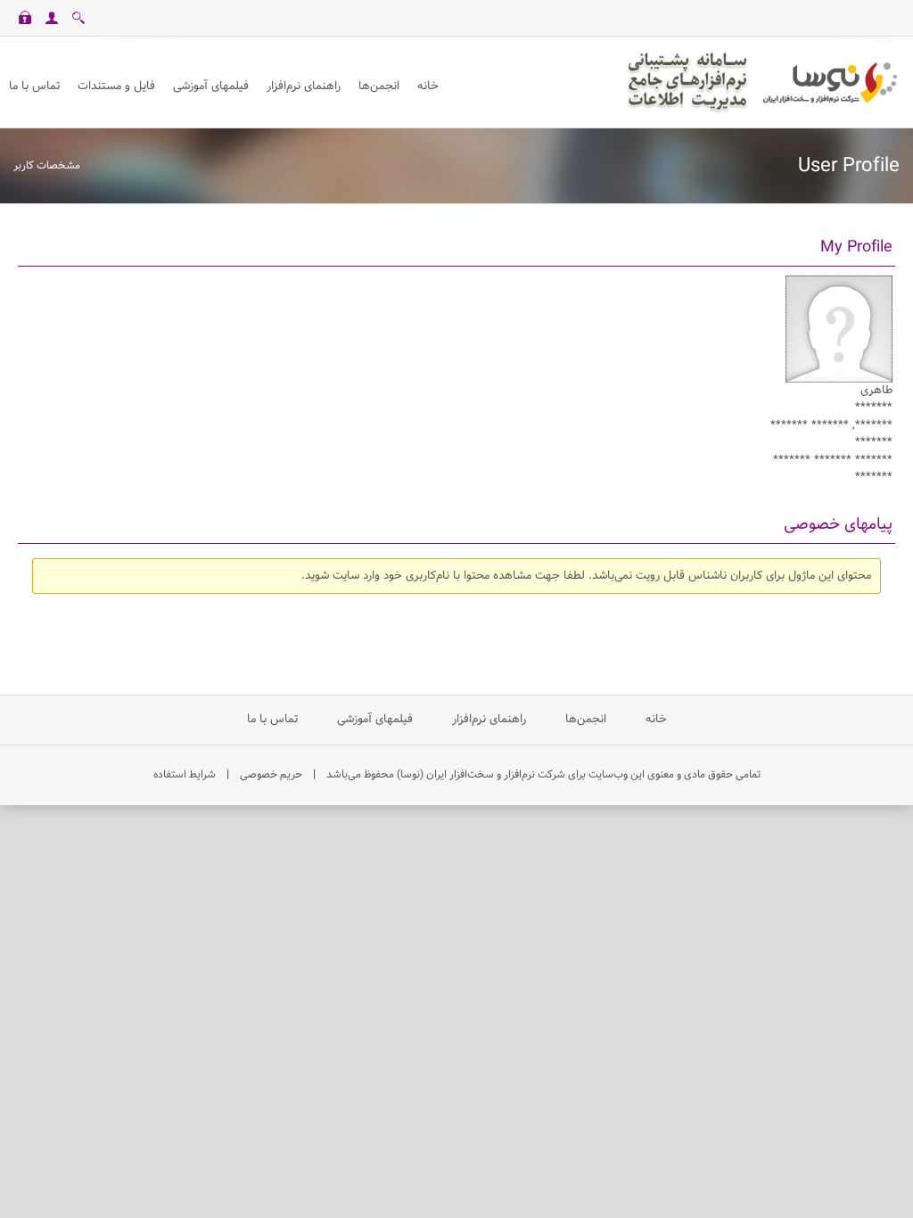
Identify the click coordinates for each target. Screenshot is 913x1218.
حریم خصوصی (271, 775)
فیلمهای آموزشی (375, 719)
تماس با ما (272, 719)
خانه (654, 719)
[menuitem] (211, 86)
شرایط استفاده (184, 775)
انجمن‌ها (585, 719)
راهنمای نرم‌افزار (489, 719)
